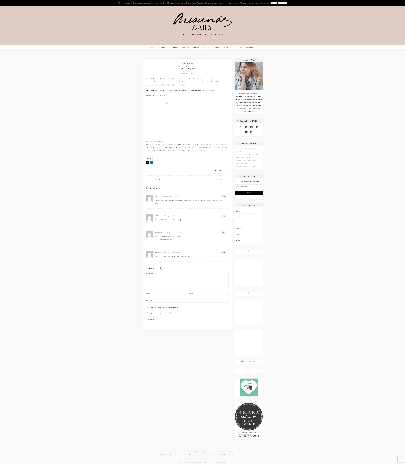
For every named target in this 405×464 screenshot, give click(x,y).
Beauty (196, 47)
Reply (223, 196)
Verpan (206, 144)
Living (216, 47)
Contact (249, 47)
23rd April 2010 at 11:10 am (173, 216)
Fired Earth (158, 147)
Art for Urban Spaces (188, 147)
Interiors (174, 47)
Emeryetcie (201, 150)
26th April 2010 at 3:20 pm (172, 252)
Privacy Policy (220, 451)
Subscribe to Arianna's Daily (249, 181)
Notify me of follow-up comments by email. (163, 307)
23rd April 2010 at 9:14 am (170, 196)
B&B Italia (166, 150)
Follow (248, 371)
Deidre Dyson (162, 144)
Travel (206, 47)
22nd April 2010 (187, 73)
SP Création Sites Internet (217, 462)
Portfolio (237, 47)
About (150, 47)
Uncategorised (187, 63)
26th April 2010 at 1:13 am (174, 232)
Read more (282, 3)
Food (226, 47)
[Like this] (148, 170)
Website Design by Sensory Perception (192, 462)
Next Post (220, 179)
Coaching (161, 47)
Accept (273, 3)
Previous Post (155, 179)
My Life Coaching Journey (245, 166)
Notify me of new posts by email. (159, 313)
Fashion (185, 47)
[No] (402, 3)
